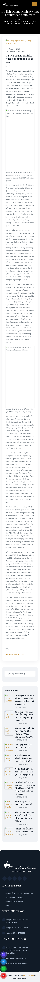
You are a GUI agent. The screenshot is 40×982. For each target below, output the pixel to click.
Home (18, 19)
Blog (7, 905)
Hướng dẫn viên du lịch (14, 901)
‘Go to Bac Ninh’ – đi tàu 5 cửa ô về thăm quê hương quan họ (24, 772)
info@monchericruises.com (16, 958)
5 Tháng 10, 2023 (13, 49)
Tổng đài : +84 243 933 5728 (17, 928)
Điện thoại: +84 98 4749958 (16, 963)
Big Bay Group (28, 975)
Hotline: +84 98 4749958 (15, 933)
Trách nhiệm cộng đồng (14, 897)
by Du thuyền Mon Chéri (16, 51)
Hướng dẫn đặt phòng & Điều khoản (19, 893)
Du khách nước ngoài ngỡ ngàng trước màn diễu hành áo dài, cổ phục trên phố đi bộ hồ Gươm (25, 788)
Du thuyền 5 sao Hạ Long (15, 654)
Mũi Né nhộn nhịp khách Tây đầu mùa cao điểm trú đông (23, 758)
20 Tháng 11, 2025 (22, 723)
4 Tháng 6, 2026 (21, 707)
